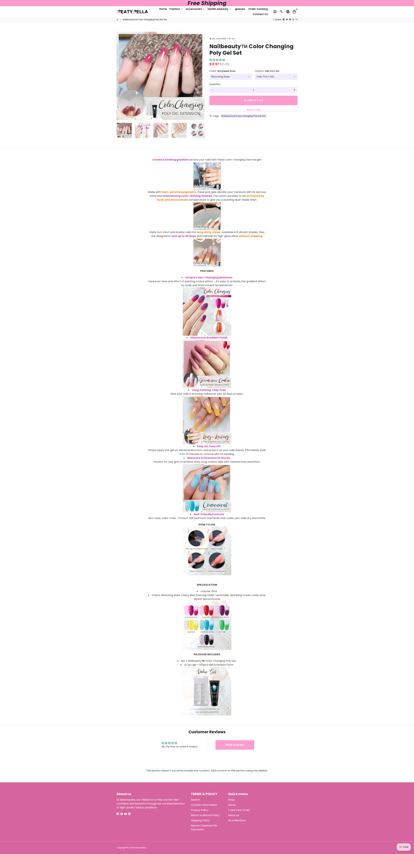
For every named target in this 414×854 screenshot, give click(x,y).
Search (195, 800)
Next (200, 76)
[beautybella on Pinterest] (121, 814)
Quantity (214, 84)
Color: (222, 71)
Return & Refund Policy (205, 815)
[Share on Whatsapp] (293, 19)
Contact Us (260, 14)
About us (233, 815)
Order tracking (258, 9)
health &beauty (220, 9)
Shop (231, 800)
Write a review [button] (234, 745)
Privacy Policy (199, 810)
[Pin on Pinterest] (290, 19)
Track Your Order (239, 810)
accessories (195, 9)
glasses (240, 9)
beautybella (140, 847)
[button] (217, 60)
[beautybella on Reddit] (129, 814)
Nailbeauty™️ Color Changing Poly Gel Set (145, 19)
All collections (237, 820)
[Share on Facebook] (284, 19)
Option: (267, 71)
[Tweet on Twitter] (287, 19)
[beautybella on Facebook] (117, 814)
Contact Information (204, 805)
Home (163, 9)
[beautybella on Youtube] (125, 814)
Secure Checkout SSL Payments (204, 827)
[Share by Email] (297, 19)
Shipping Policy (200, 820)
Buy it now (253, 109)
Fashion (176, 9)
